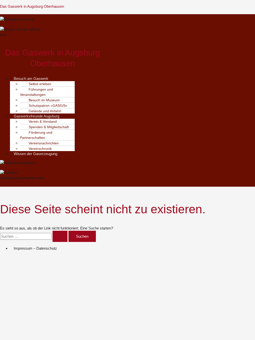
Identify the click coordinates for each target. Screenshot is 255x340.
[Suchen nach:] (34, 236)
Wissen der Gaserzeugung (35, 154)
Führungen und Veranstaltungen (36, 92)
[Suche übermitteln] (60, 236)
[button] (56, 78)
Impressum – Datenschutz (35, 248)
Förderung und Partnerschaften (36, 135)
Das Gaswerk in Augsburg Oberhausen (32, 6)
